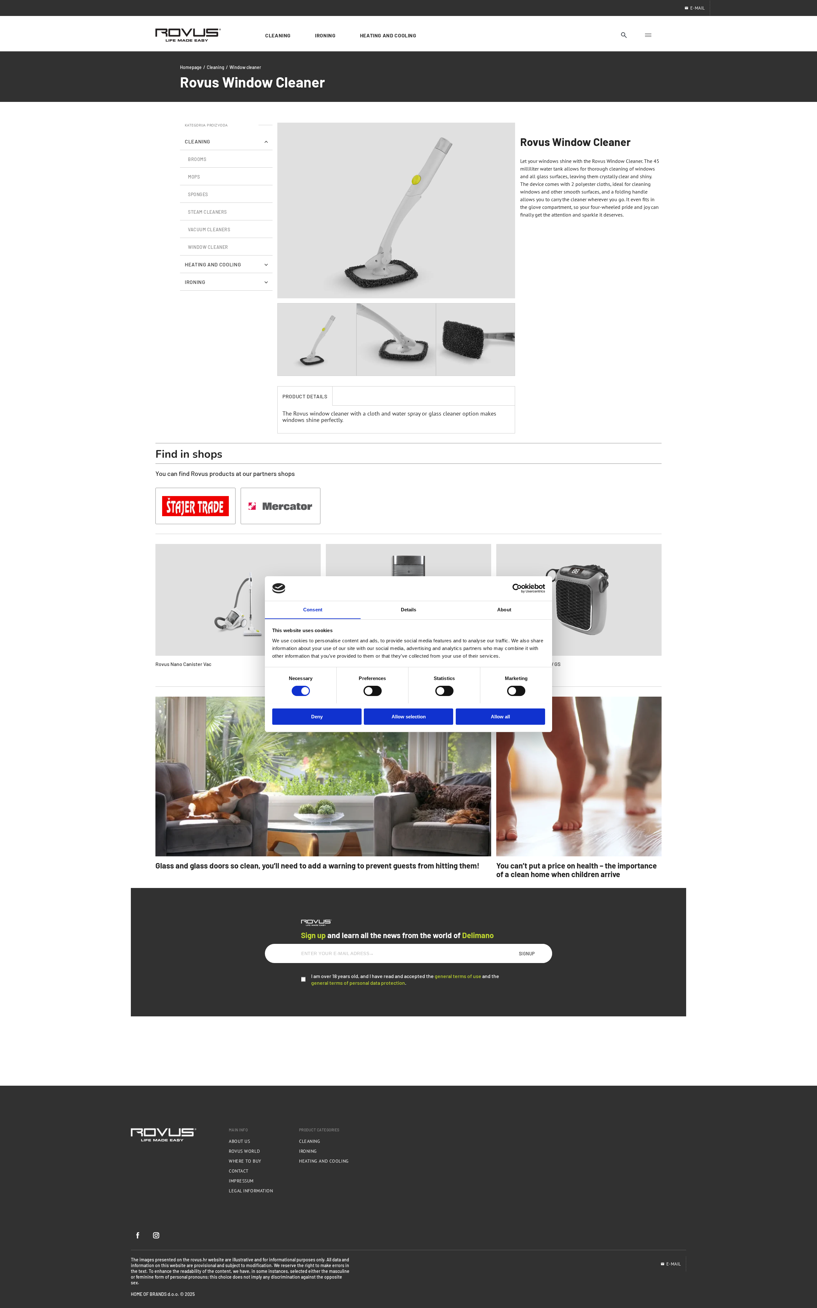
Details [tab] (408, 609)
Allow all (500, 716)
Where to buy (245, 1161)
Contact (239, 1171)
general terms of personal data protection (358, 982)
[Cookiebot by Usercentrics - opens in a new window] (517, 588)
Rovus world (244, 1151)
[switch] (373, 691)
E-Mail (697, 8)
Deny (317, 716)
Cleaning (215, 67)
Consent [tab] (312, 609)
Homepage (191, 67)
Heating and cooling (324, 1161)
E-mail (673, 1264)
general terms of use (458, 976)
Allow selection (409, 716)
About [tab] (504, 609)
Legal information (251, 1191)
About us (239, 1141)
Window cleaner (245, 67)
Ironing (308, 1151)
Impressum (241, 1181)
